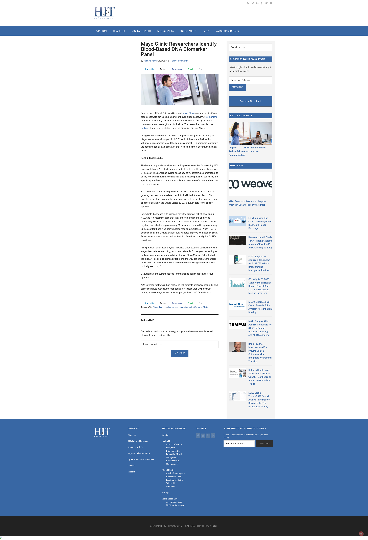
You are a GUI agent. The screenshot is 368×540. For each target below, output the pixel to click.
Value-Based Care (170, 498)
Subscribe (132, 471)
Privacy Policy (211, 526)
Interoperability (173, 450)
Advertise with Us (135, 447)
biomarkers (211, 117)
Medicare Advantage (175, 505)
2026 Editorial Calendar (138, 441)
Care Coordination (174, 444)
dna (165, 307)
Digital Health (168, 470)
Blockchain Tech (173, 476)
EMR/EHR (170, 447)
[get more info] (272, 3)
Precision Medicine (174, 479)
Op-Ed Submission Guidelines (141, 459)
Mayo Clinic (188, 113)
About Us (132, 435)
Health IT (166, 441)
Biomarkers (158, 307)
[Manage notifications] (361, 533)
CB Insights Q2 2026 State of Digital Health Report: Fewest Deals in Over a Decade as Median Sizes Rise (259, 286)
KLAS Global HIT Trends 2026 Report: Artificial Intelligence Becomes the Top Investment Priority (259, 399)
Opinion (165, 435)
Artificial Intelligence (175, 473)
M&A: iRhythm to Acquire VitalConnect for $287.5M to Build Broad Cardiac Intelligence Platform (259, 263)
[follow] (254, 3)
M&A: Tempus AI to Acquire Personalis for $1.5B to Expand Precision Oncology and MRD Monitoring (260, 328)
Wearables (170, 486)
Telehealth (171, 483)
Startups (165, 492)
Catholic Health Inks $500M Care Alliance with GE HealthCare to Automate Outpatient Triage (259, 377)
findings (145, 128)
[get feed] (249, 3)
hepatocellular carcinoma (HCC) (182, 307)
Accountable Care (174, 501)
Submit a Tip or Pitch (250, 101)
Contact (131, 465)
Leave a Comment (180, 61)
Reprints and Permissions (139, 453)
